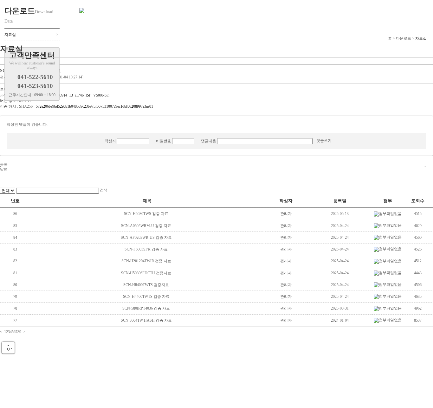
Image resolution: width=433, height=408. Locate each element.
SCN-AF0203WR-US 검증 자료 (147, 237)
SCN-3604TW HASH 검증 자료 (147, 320)
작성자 (110, 141)
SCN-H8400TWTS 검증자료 (146, 285)
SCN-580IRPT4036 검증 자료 (146, 308)
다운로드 (403, 38)
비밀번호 (163, 141)
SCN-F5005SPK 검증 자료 (147, 249)
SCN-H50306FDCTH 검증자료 (146, 273)
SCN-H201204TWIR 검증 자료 (146, 261)
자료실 (421, 38)
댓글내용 (208, 141)
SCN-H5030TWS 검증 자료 (146, 213)
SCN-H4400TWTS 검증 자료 (147, 296)
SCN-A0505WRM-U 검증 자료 (146, 226)
